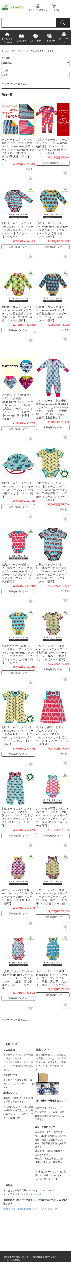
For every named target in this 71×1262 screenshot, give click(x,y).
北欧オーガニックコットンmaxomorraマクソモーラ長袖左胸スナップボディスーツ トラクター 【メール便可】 (17, 230)
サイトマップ (64, 41)
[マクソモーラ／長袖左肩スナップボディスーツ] (18, 286)
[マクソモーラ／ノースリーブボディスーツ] (52, 788)
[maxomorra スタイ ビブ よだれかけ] (18, 374)
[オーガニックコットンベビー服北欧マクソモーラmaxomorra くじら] (18, 788)
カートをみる (53, 10)
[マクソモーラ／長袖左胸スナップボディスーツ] (18, 203)
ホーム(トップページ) (7, 41)
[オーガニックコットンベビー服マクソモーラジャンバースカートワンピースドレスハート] (52, 707)
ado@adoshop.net (31, 1194)
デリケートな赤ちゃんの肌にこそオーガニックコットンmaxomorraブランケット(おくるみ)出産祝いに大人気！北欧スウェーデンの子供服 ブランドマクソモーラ (18, 149)
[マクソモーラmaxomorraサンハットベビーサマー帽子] (18, 463)
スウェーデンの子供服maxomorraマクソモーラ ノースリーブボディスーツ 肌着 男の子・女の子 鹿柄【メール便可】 (53, 978)
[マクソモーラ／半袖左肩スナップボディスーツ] (18, 544)
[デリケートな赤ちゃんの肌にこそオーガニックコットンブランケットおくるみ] (18, 119)
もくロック (51, 1208)
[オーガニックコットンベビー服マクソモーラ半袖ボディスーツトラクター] (52, 544)
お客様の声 (49, 40)
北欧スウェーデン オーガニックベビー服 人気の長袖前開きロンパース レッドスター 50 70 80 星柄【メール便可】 (52, 146)
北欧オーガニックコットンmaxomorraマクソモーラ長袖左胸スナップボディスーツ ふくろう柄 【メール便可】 (52, 230)
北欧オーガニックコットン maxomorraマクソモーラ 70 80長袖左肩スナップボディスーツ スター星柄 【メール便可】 (18, 313)
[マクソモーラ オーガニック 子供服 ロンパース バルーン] (52, 377)
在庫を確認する (51, 163)
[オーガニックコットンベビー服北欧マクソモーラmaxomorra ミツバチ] (52, 463)
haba (20, 1208)
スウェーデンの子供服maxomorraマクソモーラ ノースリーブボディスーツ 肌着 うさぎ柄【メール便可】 (19, 896)
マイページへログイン (37, 10)
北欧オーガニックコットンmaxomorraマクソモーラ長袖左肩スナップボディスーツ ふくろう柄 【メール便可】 (52, 313)
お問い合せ (35, 40)
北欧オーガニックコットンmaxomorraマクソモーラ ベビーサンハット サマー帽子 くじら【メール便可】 (18, 490)
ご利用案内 (21, 40)
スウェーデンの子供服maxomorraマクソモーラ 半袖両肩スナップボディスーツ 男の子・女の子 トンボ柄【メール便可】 (53, 652)
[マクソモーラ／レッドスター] (52, 119)
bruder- (28, 1208)
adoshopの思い (14, 1260)
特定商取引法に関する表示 (44, 1257)
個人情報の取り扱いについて (16, 1257)
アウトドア (38, 1208)
